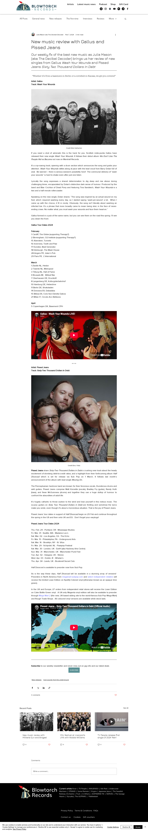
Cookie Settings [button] (113, 827)
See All (125, 708)
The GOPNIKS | (82, 796)
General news (38, 18)
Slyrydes (70, 796)
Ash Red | (104, 788)
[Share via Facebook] (32, 688)
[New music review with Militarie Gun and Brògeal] (36, 721)
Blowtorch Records (44, 792)
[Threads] (101, 8)
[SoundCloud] (123, 8)
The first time (72, 18)
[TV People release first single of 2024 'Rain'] (111, 721)
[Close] (145, 827)
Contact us (66, 817)
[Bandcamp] (118, 8)
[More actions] (115, 34)
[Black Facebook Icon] (127, 8)
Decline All (126, 827)
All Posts (24, 18)
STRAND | (73, 791)
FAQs (95, 810)
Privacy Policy (67, 810)
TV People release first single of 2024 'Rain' (109, 736)
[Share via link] (49, 688)
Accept (138, 827)
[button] (125, 19)
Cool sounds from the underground (56, 680)
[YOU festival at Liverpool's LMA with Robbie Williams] (74, 721)
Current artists (65, 788)
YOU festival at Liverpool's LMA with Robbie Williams (72, 736)
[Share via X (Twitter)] (38, 688)
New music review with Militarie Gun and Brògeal (35, 736)
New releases (55, 18)
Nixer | (75, 788)
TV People (83, 788)
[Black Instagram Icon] (105, 8)
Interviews (87, 18)
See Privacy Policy (19, 829)
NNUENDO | (94, 788)
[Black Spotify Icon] (110, 8)
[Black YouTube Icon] (114, 8)
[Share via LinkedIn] (44, 688)
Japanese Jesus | (106, 791)
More (111, 18)
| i (88, 788)
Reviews (100, 18)
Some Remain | (84, 791)
